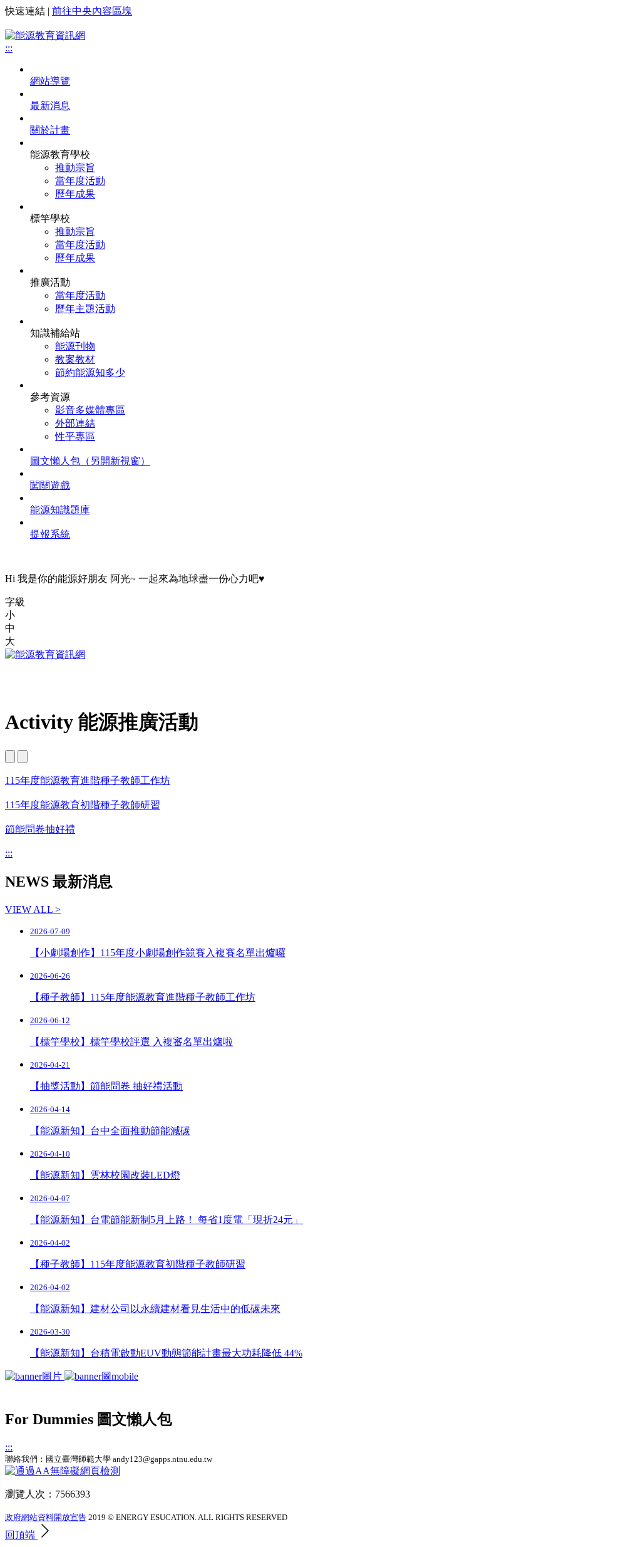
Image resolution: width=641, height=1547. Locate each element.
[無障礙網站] (62, 1471)
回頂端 (21, 1534)
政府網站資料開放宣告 (45, 1517)
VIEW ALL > (33, 909)
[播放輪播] (10, 756)
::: (9, 853)
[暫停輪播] (23, 756)
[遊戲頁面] (71, 1376)
